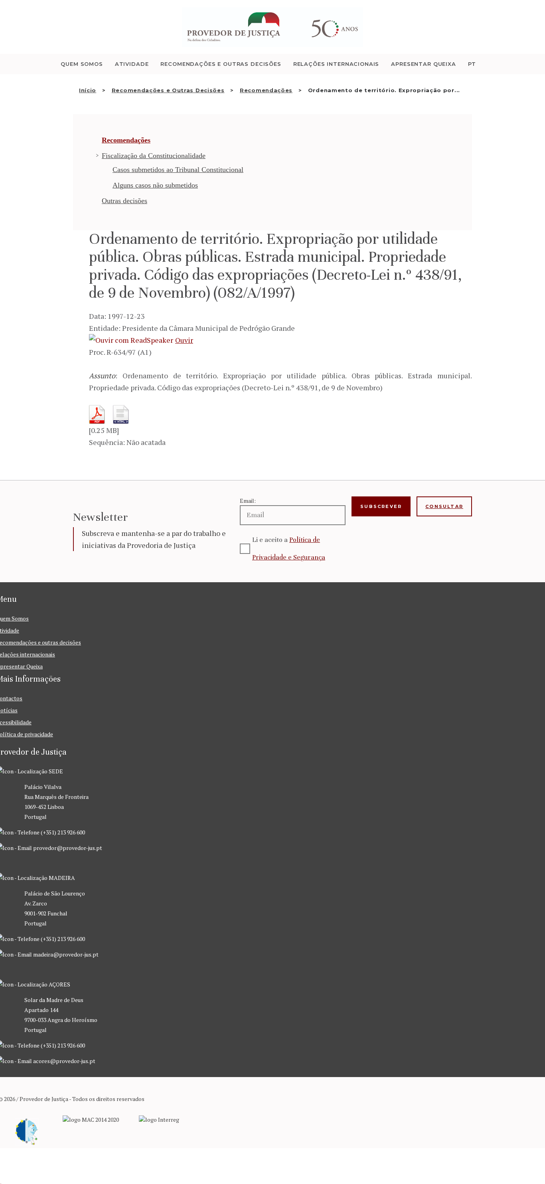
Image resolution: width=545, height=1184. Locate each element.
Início (87, 90)
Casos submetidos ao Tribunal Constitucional (178, 170)
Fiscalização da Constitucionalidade (153, 156)
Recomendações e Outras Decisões (168, 90)
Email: (248, 500)
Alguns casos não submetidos (155, 185)
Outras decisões (124, 201)
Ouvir (184, 340)
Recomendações (266, 90)
